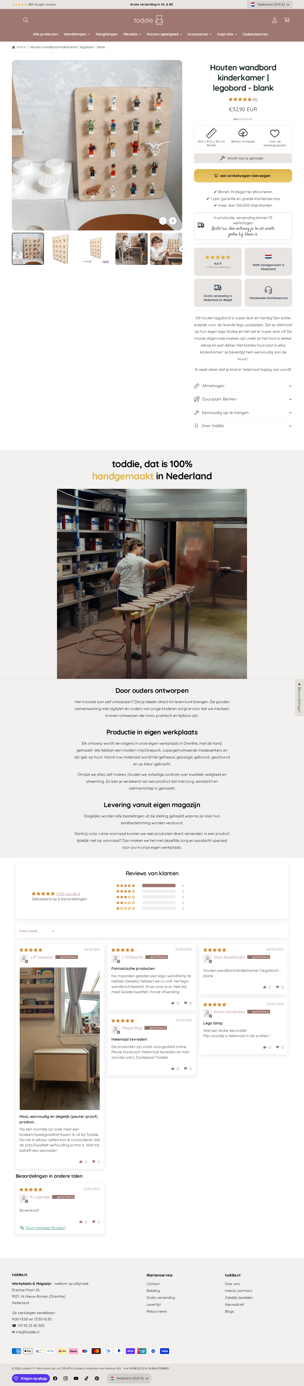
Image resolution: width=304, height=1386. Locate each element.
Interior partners (238, 1290)
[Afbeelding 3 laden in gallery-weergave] (97, 249)
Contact (153, 1283)
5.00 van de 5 (68, 893)
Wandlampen (75, 34)
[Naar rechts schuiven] (172, 221)
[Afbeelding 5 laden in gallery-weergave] (166, 249)
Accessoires (198, 34)
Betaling (153, 1290)
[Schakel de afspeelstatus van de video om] (152, 584)
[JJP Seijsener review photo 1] (59, 1038)
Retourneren (157, 1311)
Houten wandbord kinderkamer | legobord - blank (67, 47)
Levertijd (154, 1304)
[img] (30, 950)
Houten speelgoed (162, 34)
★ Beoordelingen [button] (299, 698)
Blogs (229, 1311)
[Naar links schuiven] (163, 221)
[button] (25, 20)
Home (21, 47)
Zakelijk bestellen (239, 1297)
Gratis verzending (161, 1297)
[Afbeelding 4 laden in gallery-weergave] (131, 249)
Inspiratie (225, 34)
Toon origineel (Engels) (45, 1227)
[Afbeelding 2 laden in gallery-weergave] (62, 249)
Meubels (131, 34)
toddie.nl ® (28, 1368)
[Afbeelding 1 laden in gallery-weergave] (28, 249)
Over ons (232, 1283)
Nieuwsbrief (234, 1304)
